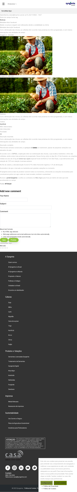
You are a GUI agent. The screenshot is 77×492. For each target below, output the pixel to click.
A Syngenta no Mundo (15, 271)
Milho (10, 307)
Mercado (3, 246)
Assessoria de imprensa (16, 406)
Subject (3, 204)
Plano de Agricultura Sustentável (18, 423)
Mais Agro (8, 11)
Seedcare (11, 389)
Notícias (2, 20)
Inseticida (11, 375)
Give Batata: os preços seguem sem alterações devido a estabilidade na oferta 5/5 (7, 248)
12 (1, 134)
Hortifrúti (3, 124)
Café (9, 312)
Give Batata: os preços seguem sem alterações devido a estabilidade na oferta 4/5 (5, 248)
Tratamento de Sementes (16, 361)
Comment (4, 211)
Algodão (11, 316)
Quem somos (12, 262)
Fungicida (11, 384)
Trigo (10, 326)
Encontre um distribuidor (16, 290)
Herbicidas (11, 380)
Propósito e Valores (14, 276)
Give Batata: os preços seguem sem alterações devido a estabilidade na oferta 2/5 (2, 248)
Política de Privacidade (51, 486)
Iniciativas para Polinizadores (17, 428)
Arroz (10, 335)
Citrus (10, 340)
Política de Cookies (50, 489)
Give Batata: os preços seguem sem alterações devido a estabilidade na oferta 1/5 (1, 248)
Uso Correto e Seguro (15, 418)
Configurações (46, 483)
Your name (4, 196)
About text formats (6, 229)
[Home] (70, 3)
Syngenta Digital (13, 366)
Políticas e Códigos (14, 281)
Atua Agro (11, 371)
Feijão (10, 344)
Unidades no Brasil (14, 285)
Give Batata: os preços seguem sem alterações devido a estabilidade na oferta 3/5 (4, 248)
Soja (9, 302)
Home (3, 11)
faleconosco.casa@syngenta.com (16, 477)
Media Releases (13, 401)
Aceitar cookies (60, 483)
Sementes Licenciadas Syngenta (18, 357)
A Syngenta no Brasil (14, 267)
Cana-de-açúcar (13, 321)
